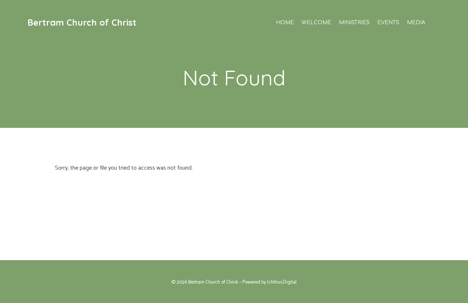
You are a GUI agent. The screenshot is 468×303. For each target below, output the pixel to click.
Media (416, 22)
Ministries (354, 22)
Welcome (316, 22)
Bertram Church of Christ (81, 22)
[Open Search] (437, 22)
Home (285, 22)
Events (388, 22)
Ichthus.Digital (282, 282)
